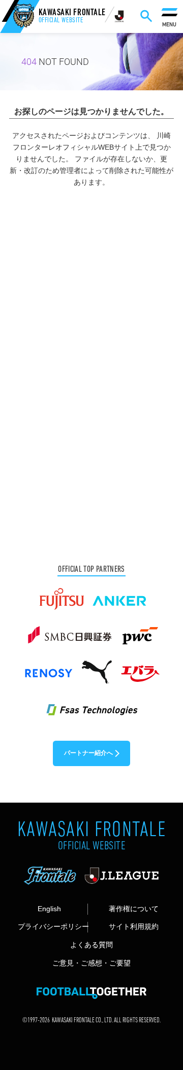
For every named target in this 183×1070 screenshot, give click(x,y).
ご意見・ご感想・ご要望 (91, 963)
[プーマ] (96, 667)
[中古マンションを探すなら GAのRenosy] (48, 667)
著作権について (134, 909)
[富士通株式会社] (61, 594)
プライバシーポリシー (52, 926)
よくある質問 (91, 945)
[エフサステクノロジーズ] (91, 704)
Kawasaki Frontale (72, 17)
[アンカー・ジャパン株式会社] (120, 594)
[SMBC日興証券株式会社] (69, 631)
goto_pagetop (161, 1025)
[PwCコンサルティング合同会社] (139, 631)
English (49, 909)
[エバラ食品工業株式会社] (140, 667)
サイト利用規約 (134, 926)
